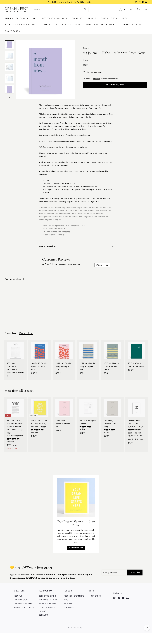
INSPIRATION (69, 607)
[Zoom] (45, 69)
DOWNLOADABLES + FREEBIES (100, 24)
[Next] (9, 97)
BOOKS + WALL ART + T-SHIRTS (21, 24)
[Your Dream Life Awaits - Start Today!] (76, 497)
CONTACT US (44, 615)
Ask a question (47, 246)
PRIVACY (42, 611)
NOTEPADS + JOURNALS (54, 18)
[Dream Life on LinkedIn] (127, 597)
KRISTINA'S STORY (21, 600)
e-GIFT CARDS (12, 31)
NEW (35, 18)
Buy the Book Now (76, 548)
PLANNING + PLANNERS (84, 18)
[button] (13, 439)
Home (85, 48)
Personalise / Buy (115, 84)
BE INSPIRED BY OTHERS (24, 607)
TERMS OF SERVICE (47, 607)
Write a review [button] (102, 265)
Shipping (96, 79)
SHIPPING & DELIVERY (48, 600)
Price (85, 60)
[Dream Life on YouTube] (123, 597)
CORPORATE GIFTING (132, 24)
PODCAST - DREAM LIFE (74, 596)
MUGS (125, 18)
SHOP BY (47, 24)
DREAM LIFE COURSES (23, 603)
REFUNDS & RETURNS (47, 603)
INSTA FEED (68, 603)
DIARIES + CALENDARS (16, 18)
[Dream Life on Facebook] (119, 597)
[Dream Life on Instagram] (114, 597)
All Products (27, 391)
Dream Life (26, 333)
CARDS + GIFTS (109, 18)
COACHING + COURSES (68, 24)
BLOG (66, 600)
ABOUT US (18, 596)
